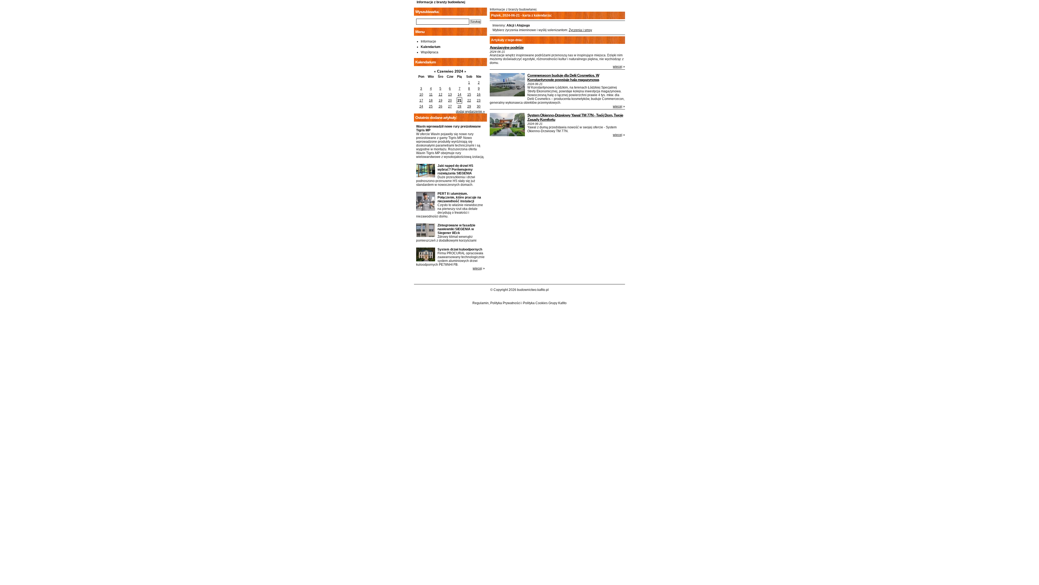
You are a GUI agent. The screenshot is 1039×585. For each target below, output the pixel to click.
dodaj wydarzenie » (470, 111)
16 (479, 94)
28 (459, 106)
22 (469, 100)
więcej (617, 67)
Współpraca (429, 52)
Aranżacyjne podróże (507, 47)
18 (431, 100)
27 (450, 106)
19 (440, 100)
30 (479, 106)
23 (479, 100)
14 (459, 94)
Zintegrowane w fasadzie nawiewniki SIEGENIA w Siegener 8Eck (456, 229)
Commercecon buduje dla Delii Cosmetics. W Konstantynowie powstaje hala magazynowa (563, 77)
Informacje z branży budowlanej (441, 2)
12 (440, 94)
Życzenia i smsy (580, 30)
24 (421, 106)
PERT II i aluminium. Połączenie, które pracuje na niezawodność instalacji (459, 197)
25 (431, 106)
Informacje (428, 41)
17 (421, 100)
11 (431, 94)
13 (450, 94)
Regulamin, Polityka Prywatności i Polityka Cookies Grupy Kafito (519, 303)
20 (450, 100)
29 (469, 106)
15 (469, 94)
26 (440, 106)
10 (421, 94)
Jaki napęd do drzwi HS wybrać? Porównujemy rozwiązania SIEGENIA (455, 169)
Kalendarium (430, 47)
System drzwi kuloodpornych (460, 249)
